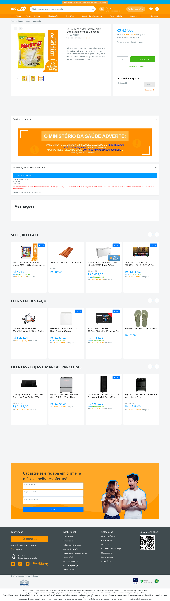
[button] (85, 119)
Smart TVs (70, 16)
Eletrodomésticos (33, 16)
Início (13, 21)
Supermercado (136, 16)
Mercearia (37, 21)
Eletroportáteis (116, 16)
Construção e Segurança (92, 16)
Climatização (53, 16)
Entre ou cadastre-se (114, 11)
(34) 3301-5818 (20, 549)
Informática (154, 16)
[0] (157, 9)
